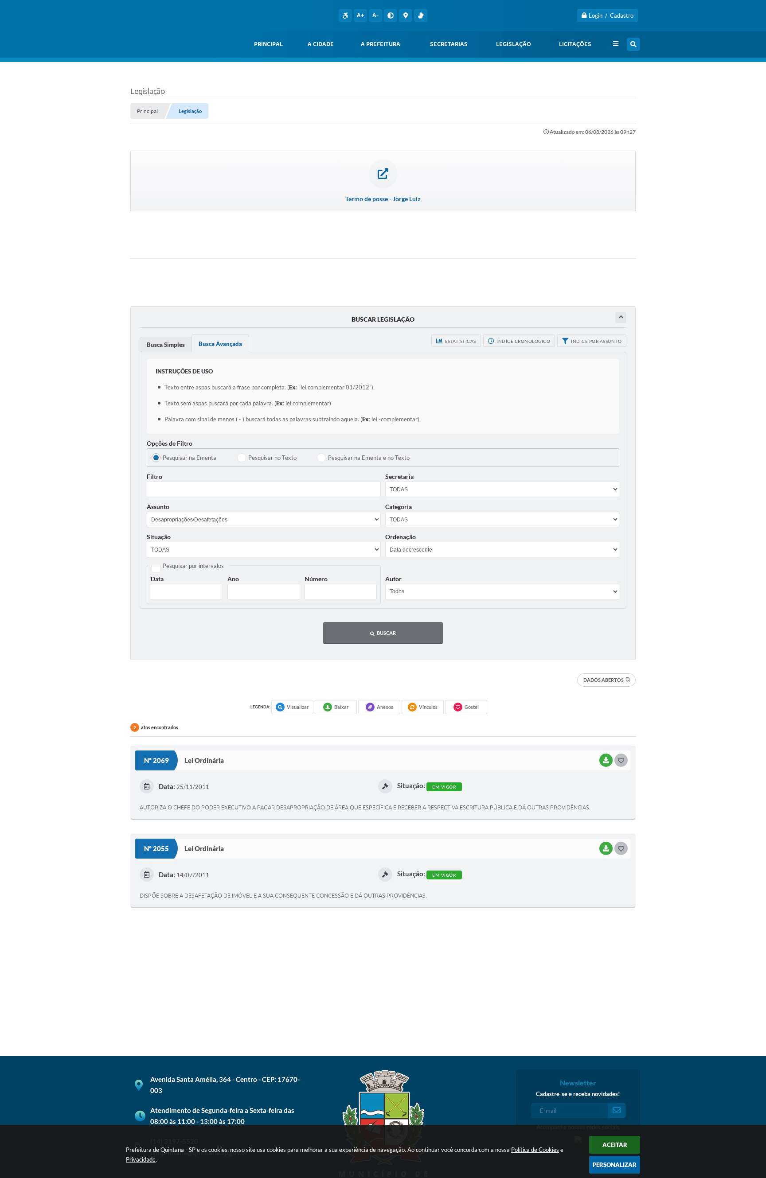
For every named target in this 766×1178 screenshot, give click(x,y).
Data (157, 579)
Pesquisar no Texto (272, 457)
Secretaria (399, 476)
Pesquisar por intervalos (193, 565)
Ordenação (400, 536)
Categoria (398, 506)
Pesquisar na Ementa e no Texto (369, 457)
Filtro (154, 476)
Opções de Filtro (169, 443)
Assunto (158, 506)
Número (316, 579)
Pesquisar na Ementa (189, 457)
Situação (159, 536)
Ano (233, 579)
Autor (393, 579)
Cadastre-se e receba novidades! (578, 1093)
